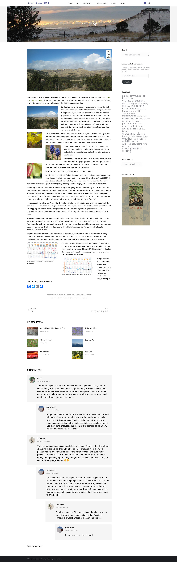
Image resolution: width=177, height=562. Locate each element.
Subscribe (127, 82)
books (130, 98)
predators (137, 121)
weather (127, 139)
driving (145, 103)
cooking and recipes (135, 103)
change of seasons (58, 294)
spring (73, 294)
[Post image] (32, 331)
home (125, 108)
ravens (140, 124)
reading (126, 126)
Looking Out (89, 340)
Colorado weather (59, 297)
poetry (147, 119)
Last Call (88, 352)
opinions (141, 119)
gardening (68, 294)
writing (126, 151)
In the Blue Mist (90, 328)
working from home (132, 148)
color (65, 294)
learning (139, 116)
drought (67, 297)
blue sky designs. (57, 559)
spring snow (84, 297)
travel (125, 131)
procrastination (129, 124)
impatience (126, 113)
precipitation (127, 121)
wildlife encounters (132, 144)
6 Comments (88, 294)
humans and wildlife (132, 111)
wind (145, 144)
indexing (133, 113)
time (144, 129)
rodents (134, 126)
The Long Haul (45, 340)
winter (125, 146)
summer (135, 128)
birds (124, 98)
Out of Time (44, 352)
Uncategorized (128, 136)
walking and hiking (142, 136)
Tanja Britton (41, 439)
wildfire (142, 139)
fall (124, 106)
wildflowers (130, 141)
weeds (135, 139)
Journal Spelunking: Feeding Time (52, 328)
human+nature (142, 109)
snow (141, 126)
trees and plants (133, 133)
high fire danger (75, 297)
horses (132, 108)
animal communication (134, 96)
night (144, 116)
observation (130, 118)
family (128, 106)
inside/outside (129, 116)
